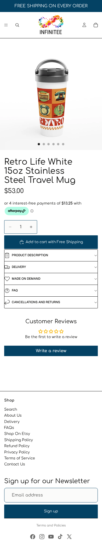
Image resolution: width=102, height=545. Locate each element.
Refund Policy (17, 446)
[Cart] (95, 25)
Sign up (51, 511)
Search (10, 409)
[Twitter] (69, 537)
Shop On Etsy (17, 434)
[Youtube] (51, 537)
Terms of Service (19, 458)
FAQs (9, 428)
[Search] (17, 25)
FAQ (15, 290)
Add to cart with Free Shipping (54, 242)
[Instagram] (42, 537)
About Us (13, 415)
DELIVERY (19, 267)
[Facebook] (33, 537)
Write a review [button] (51, 351)
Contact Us (14, 464)
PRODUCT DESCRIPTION (30, 255)
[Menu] (6, 25)
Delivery (12, 422)
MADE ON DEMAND (26, 279)
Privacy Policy (17, 452)
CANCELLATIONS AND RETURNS (36, 302)
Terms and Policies (51, 525)
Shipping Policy (18, 440)
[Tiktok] (60, 537)
